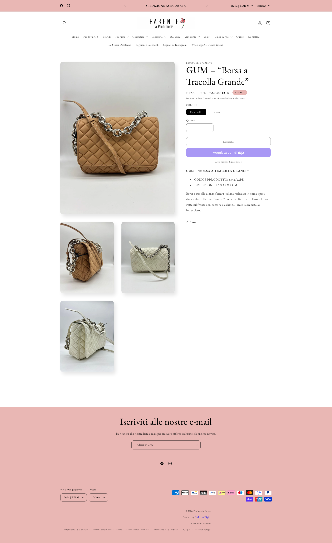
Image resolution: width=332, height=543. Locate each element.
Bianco (218, 112)
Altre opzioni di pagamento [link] (228, 161)
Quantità (190, 120)
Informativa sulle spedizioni (166, 529)
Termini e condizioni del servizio (106, 529)
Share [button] (193, 222)
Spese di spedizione (213, 98)
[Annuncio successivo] (207, 5)
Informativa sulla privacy (76, 529)
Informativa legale (203, 529)
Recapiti (187, 529)
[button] (64, 23)
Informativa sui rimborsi (137, 529)
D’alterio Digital (203, 517)
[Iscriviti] (196, 444)
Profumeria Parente (202, 510)
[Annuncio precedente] (125, 5)
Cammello (198, 112)
